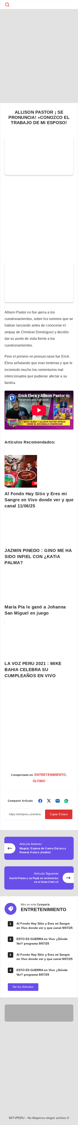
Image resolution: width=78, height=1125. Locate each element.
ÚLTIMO (39, 781)
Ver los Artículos (23, 986)
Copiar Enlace (59, 814)
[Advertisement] (39, 50)
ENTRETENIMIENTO (50, 775)
